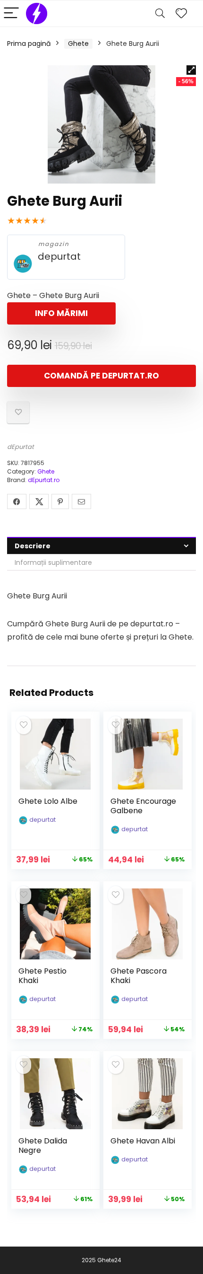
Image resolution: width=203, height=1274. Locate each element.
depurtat (59, 257)
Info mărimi (61, 313)
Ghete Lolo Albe (47, 801)
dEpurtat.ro (43, 480)
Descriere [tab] (33, 546)
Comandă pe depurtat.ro (101, 375)
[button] (191, 70)
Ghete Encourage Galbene (143, 806)
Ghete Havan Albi (142, 1140)
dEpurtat (20, 446)
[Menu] (11, 13)
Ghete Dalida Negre (42, 1145)
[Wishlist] (181, 13)
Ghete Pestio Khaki (42, 976)
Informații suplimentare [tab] (53, 562)
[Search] (160, 13)
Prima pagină (29, 43)
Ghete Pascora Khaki (138, 976)
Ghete (78, 43)
